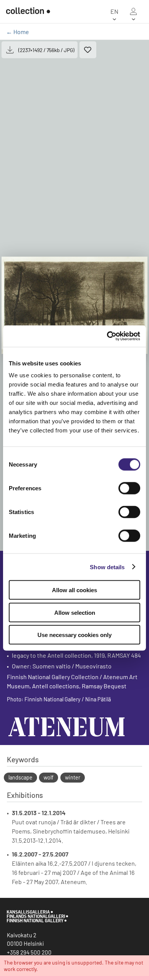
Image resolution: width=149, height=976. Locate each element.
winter (72, 777)
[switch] (129, 488)
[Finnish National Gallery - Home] (28, 11)
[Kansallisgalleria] (37, 920)
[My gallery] (133, 11)
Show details (107, 566)
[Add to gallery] (87, 49)
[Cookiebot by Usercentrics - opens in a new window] (107, 336)
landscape (20, 777)
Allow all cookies (74, 590)
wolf (48, 777)
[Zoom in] (74, 305)
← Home (17, 31)
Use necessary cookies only (74, 635)
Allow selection (74, 612)
